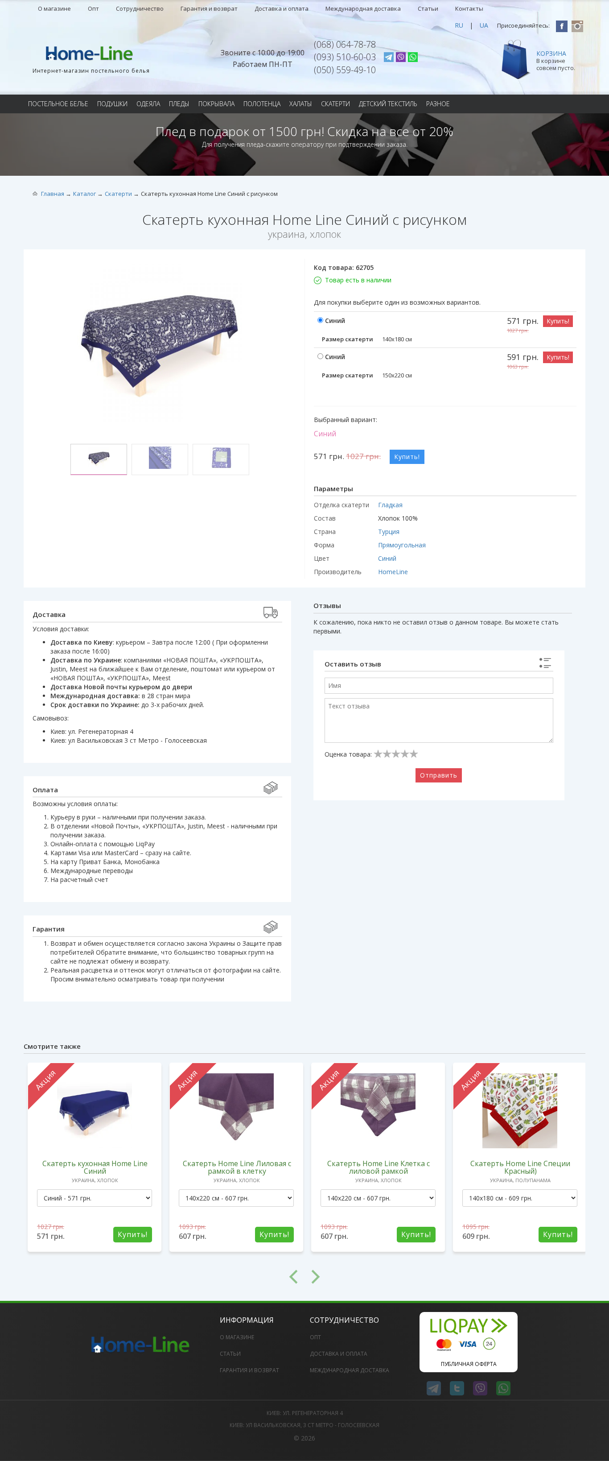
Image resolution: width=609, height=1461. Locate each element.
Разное (438, 103)
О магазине (54, 8)
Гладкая (390, 505)
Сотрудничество (140, 8)
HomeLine (393, 571)
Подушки (112, 103)
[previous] (164, 1277)
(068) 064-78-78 (345, 44)
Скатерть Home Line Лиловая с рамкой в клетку (237, 1167)
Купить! (558, 321)
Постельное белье (58, 103)
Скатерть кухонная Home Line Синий (95, 1167)
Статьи (428, 8)
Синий (387, 558)
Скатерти (335, 103)
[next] (444, 1277)
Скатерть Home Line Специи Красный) (520, 1167)
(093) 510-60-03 (345, 57)
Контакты (469, 8)
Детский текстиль (388, 103)
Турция (388, 531)
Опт (93, 8)
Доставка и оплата (282, 8)
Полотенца (261, 103)
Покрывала (216, 103)
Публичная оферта (469, 1364)
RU (459, 25)
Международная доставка (363, 8)
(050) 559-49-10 (345, 70)
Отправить (438, 775)
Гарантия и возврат (209, 8)
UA (484, 25)
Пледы (179, 103)
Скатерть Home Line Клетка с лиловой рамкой (378, 1167)
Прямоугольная (402, 545)
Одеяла (148, 103)
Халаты (300, 103)
